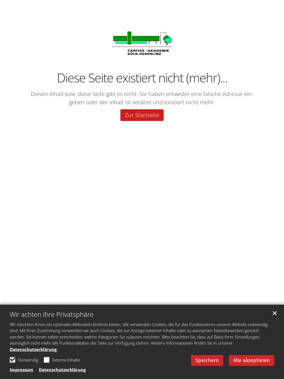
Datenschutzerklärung (33, 349)
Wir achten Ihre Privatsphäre (51, 314)
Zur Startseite (142, 115)
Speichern (207, 360)
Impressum (21, 369)
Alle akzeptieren (251, 360)
